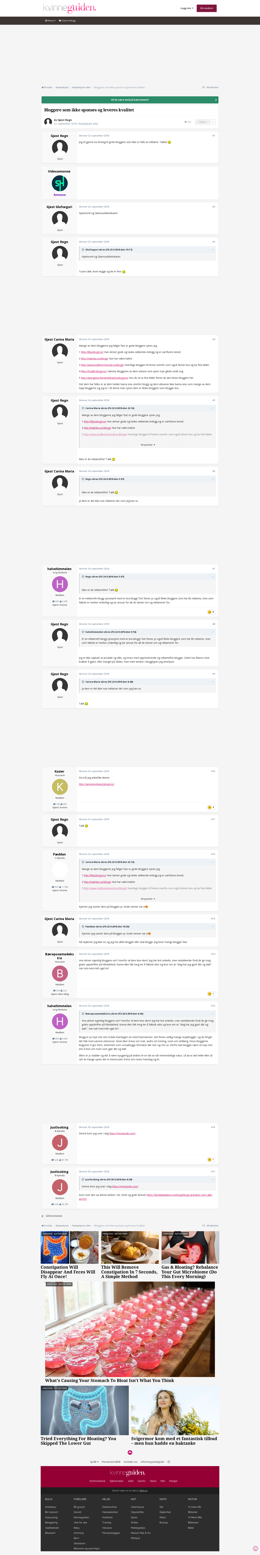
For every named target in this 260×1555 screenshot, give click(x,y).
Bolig (48, 1499)
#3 (213, 241)
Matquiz (135, 1538)
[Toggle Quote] (83, 249)
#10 (213, 771)
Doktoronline (109, 1507)
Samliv (142, 1481)
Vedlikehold (52, 1527)
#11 (213, 819)
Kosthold (107, 1517)
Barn (76, 1538)
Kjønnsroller (116, 1481)
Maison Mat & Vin (141, 1532)
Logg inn (186, 8)
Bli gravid (79, 1507)
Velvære (107, 1527)
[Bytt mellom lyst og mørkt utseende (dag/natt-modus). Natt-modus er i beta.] (168, 1461)
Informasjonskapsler (152, 1461)
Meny (50, 20)
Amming (79, 1532)
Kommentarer (98, 1481)
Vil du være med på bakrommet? (130, 99)
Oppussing (51, 1517)
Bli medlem (206, 8)
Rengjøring (51, 1522)
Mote (163, 1499)
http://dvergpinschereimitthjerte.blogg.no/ (104, 377)
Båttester (193, 1522)
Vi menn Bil (194, 1507)
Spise (134, 1517)
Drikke (134, 1522)
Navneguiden (81, 1517)
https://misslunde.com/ (122, 1133)
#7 (213, 568)
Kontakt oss (131, 1461)
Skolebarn (79, 1543)
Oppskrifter (137, 1512)
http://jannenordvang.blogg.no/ (96, 784)
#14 (213, 953)
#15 (213, 1005)
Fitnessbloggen (111, 1532)
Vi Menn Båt (195, 1517)
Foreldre (80, 1499)
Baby (77, 1527)
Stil (161, 1507)
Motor (192, 1499)
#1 (213, 135)
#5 (213, 400)
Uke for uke (80, 1522)
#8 (213, 623)
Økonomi (50, 1532)
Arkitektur (50, 1507)
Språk (93, 1461)
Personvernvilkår (111, 1461)
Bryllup (164, 1522)
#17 (213, 1171)
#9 (213, 673)
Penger (173, 1481)
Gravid (77, 1512)
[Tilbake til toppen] (130, 1452)
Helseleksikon (110, 1512)
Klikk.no (143, 1490)
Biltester (193, 1512)
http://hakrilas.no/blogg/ (94, 358)
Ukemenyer (137, 1507)
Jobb (131, 1481)
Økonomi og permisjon (87, 1548)
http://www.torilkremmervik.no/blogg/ (102, 365)
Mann (163, 1517)
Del (188, 122)
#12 (213, 854)
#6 (213, 471)
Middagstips (138, 1527)
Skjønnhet (165, 1512)
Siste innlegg (68, 20)
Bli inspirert (51, 1512)
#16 (213, 1127)
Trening (106, 1522)
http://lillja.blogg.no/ (92, 352)
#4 (213, 339)
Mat (163, 1481)
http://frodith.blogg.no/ (94, 371)
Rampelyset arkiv (88, 123)
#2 (213, 206)
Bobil (191, 1527)
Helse (153, 1481)
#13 (213, 918)
